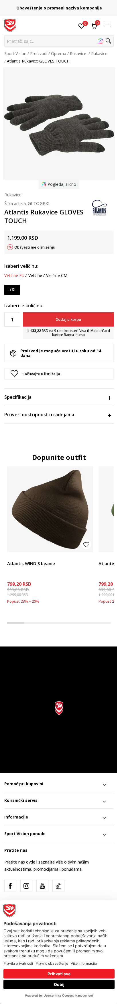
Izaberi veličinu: (21, 266)
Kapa (12, 557)
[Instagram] (26, 886)
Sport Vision (15, 53)
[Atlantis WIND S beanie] (50, 509)
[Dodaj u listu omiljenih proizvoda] (86, 544)
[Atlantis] (99, 207)
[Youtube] (42, 886)
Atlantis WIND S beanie (31, 563)
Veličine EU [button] (14, 275)
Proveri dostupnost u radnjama (39, 414)
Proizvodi (38, 53)
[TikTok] (58, 886)
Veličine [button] (35, 275)
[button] (59, 41)
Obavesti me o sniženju (34, 247)
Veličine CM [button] (56, 275)
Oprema (58, 53)
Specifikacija (18, 397)
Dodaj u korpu (68, 319)
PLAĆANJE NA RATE (64, 6)
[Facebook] (10, 886)
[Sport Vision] (10, 25)
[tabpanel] (50, 536)
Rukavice (78, 53)
